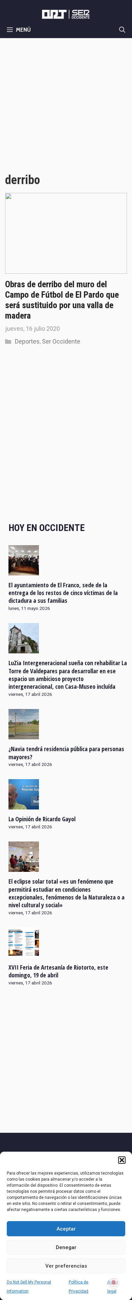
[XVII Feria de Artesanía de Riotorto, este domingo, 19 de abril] (23, 953)
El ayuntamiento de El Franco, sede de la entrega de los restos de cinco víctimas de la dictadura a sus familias (63, 593)
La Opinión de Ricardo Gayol (41, 819)
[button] (121, 1160)
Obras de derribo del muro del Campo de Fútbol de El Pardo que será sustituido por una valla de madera (62, 300)
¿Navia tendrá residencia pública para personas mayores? (66, 753)
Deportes (27, 341)
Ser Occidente (61, 341)
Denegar (66, 1247)
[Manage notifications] (113, 1282)
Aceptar (66, 1229)
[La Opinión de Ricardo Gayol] (23, 805)
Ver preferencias (66, 1266)
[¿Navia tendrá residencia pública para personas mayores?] (23, 735)
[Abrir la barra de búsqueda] (122, 29)
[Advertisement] (66, 107)
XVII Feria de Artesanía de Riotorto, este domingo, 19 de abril (58, 971)
